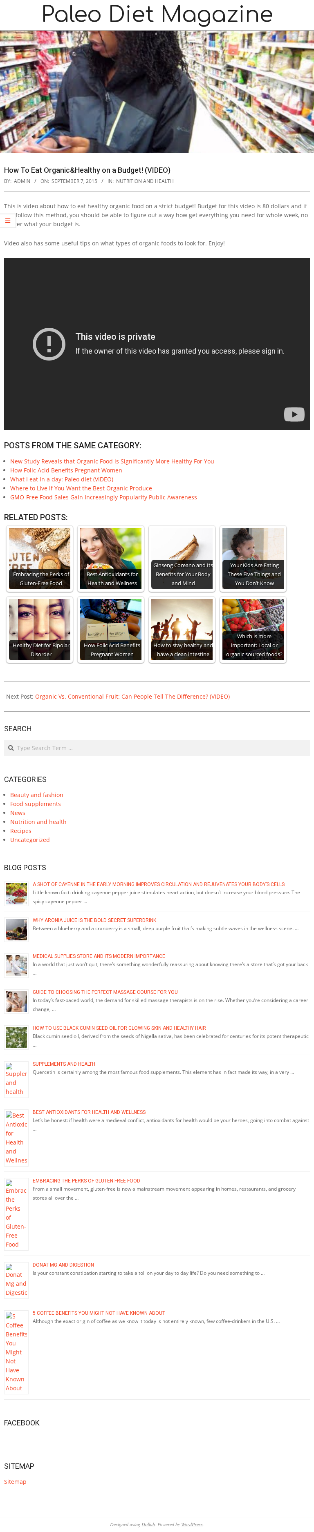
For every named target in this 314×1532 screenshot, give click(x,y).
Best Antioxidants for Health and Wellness (89, 1112)
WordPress (192, 1524)
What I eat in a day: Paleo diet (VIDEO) (61, 479)
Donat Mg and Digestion (63, 1265)
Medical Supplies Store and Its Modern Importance (99, 956)
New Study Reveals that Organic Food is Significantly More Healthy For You (112, 461)
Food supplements (35, 804)
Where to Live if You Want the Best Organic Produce (81, 488)
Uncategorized (30, 840)
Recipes (20, 831)
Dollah (148, 1524)
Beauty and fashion (36, 795)
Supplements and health (64, 1064)
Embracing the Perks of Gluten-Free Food (86, 1181)
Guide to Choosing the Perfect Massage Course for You (105, 992)
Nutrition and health (145, 181)
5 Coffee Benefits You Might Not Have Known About (99, 1313)
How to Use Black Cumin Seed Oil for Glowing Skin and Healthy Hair (119, 1028)
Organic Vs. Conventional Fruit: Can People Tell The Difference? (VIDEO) (132, 696)
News (17, 813)
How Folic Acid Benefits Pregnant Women (66, 470)
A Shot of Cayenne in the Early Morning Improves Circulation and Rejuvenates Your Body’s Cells (159, 884)
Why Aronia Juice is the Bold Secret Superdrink (94, 920)
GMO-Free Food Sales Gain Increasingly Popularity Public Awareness (103, 497)
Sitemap (15, 1481)
